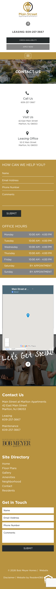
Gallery (6, 472)
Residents (8, 490)
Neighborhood (11, 481)
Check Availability (28, 40)
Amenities (8, 477)
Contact (7, 486)
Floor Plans (9, 468)
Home (6, 463)
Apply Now (28, 47)
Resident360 (36, 577)
